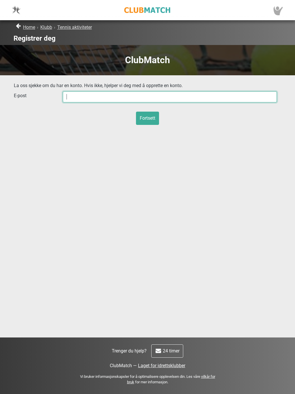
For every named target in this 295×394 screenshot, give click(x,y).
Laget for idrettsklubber (161, 365)
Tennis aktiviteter (74, 27)
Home (29, 27)
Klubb (46, 27)
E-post (20, 95)
